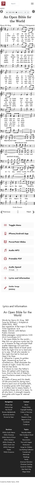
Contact (26, 402)
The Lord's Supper (26, 442)
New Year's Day (26, 469)
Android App (9, 407)
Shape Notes (26, 472)
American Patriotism (26, 462)
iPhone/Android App (18, 233)
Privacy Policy (26, 407)
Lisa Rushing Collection (26, 450)
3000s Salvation (9, 440)
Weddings (26, 457)
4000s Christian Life (9, 442)
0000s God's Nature (8, 432)
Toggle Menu (15, 225)
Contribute (26, 422)
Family (26, 459)
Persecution (26, 445)
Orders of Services (26, 412)
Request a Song (26, 417)
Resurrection (26, 440)
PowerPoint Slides (17, 241)
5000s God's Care (8, 445)
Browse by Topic (9, 417)
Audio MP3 (14, 250)
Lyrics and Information (19, 278)
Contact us (26, 424)
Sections (9, 429)
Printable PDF (15, 258)
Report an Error (26, 419)
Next (29, 211)
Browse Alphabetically (8, 412)
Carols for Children (26, 467)
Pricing (26, 415)
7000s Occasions (8, 452)
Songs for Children (26, 447)
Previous (6, 211)
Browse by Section (8, 415)
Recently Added (26, 432)
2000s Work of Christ (8, 437)
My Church (8, 410)
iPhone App (8, 405)
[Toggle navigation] (32, 3)
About (26, 405)
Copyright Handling (26, 410)
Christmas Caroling (26, 464)
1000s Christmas (9, 435)
